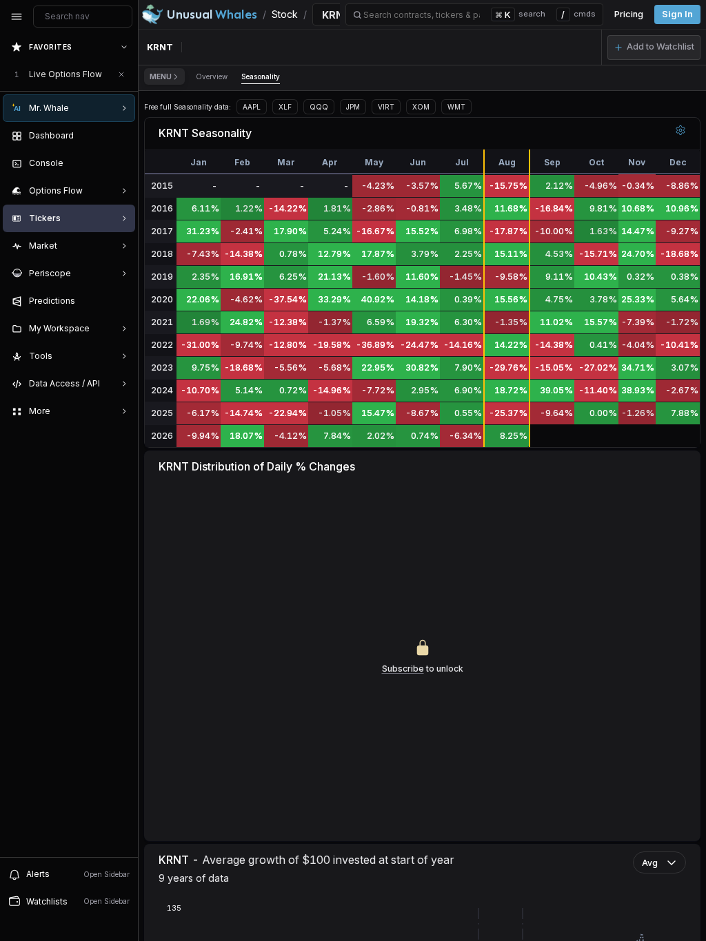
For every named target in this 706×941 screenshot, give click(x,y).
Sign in (677, 14)
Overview (212, 76)
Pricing (628, 14)
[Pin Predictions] (121, 301)
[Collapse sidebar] (17, 17)
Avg (650, 863)
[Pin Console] (121, 163)
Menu (161, 76)
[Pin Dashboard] (121, 135)
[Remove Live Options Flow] (121, 74)
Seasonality (260, 76)
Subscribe (403, 668)
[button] (654, 47)
